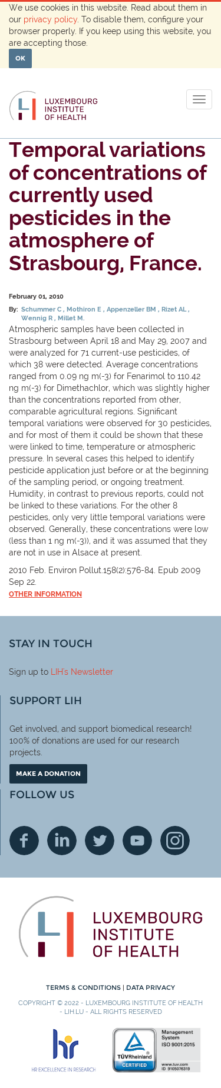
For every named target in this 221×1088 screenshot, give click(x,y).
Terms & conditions (84, 987)
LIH (57, 672)
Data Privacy (150, 987)
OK (20, 58)
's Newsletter (88, 672)
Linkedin (62, 840)
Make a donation (48, 773)
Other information (45, 594)
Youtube (137, 840)
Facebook (24, 840)
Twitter (99, 840)
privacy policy (50, 19)
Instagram (175, 840)
